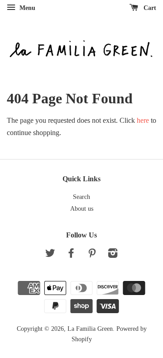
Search (81, 197)
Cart (149, 8)
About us (81, 208)
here (143, 120)
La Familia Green (90, 328)
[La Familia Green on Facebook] (71, 255)
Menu (26, 8)
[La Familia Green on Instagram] (113, 255)
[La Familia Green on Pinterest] (92, 255)
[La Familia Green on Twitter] (50, 255)
